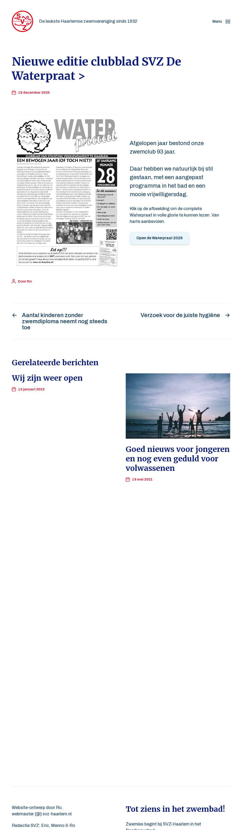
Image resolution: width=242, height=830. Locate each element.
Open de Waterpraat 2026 (159, 238)
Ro (29, 281)
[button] (221, 21)
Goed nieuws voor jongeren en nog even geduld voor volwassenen (178, 459)
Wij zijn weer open (47, 378)
